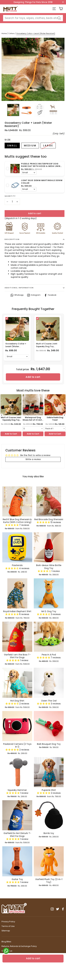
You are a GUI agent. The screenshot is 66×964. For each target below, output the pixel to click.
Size (8, 140)
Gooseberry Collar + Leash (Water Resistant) (15, 346)
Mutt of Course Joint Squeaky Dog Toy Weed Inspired (46, 346)
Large (48, 145)
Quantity (10, 196)
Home (4, 33)
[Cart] (60, 8)
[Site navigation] (54, 8)
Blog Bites (6, 941)
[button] (12, 525)
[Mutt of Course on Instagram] (52, 908)
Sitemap (6, 930)
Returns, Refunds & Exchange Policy (19, 946)
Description (12, 239)
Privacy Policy (8, 921)
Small (12, 145)
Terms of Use (8, 926)
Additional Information (19, 288)
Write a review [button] (33, 459)
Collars (11, 33)
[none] (13, 110)
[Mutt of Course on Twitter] (57, 908)
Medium (30, 145)
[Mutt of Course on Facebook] (62, 908)
